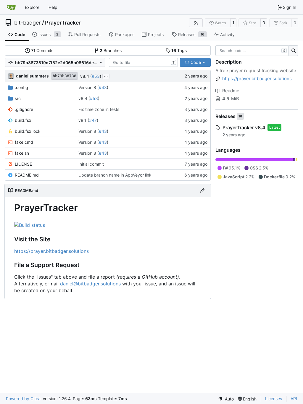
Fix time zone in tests (98, 109)
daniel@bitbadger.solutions (90, 284)
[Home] (11, 7)
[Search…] (293, 50)
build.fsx (23, 120)
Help (53, 7)
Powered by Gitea (23, 398)
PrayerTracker (63, 23)
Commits (42, 50)
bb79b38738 (64, 76)
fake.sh (22, 153)
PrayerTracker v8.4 (244, 127)
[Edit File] (202, 190)
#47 (93, 120)
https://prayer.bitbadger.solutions (51, 251)
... (106, 75)
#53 (96, 76)
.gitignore (24, 109)
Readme (230, 90)
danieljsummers (32, 75)
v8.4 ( (86, 76)
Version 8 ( (88, 87)
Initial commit (91, 164)
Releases (225, 116)
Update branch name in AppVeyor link (115, 174)
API (294, 398)
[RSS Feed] (196, 22)
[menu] (226, 398)
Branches (111, 50)
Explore (32, 7)
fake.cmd (24, 142)
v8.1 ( (83, 120)
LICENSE (23, 164)
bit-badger (27, 23)
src (18, 98)
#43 (103, 87)
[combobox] (143, 62)
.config (21, 87)
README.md (27, 174)
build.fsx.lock (28, 131)
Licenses (273, 398)
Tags (179, 50)
